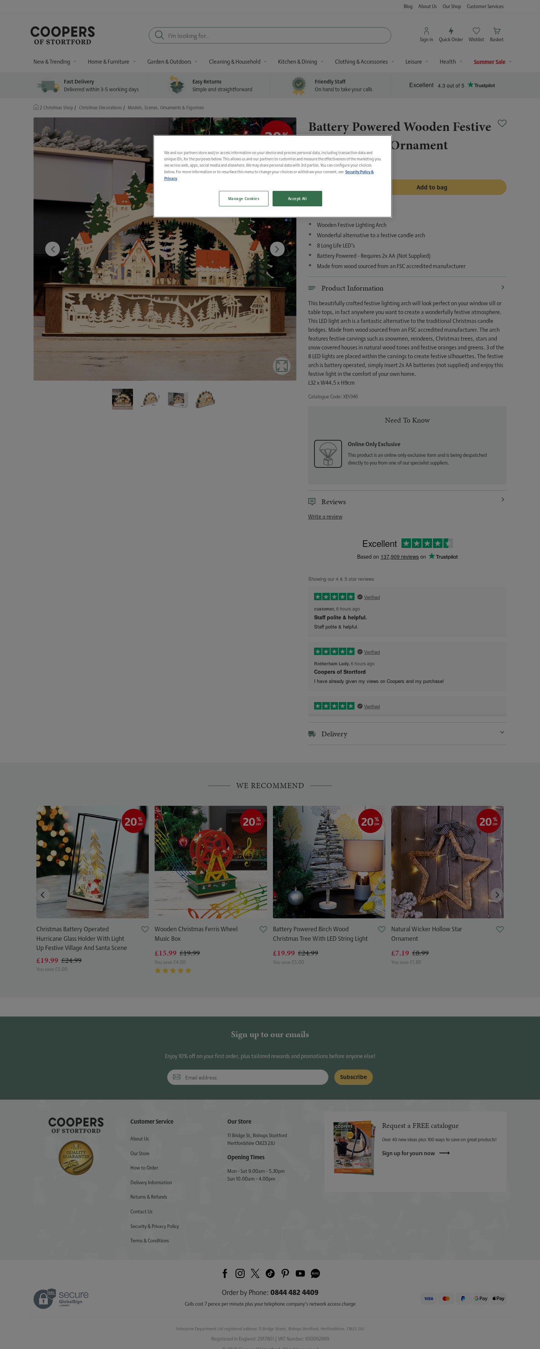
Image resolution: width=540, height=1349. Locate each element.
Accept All (297, 198)
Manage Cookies (243, 198)
